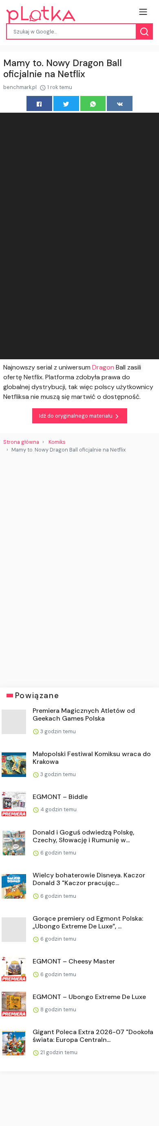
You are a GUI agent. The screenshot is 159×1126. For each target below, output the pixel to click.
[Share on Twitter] (66, 103)
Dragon (104, 367)
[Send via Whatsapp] (93, 103)
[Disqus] (79, 567)
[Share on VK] (119, 103)
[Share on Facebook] (39, 103)
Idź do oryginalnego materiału (76, 415)
